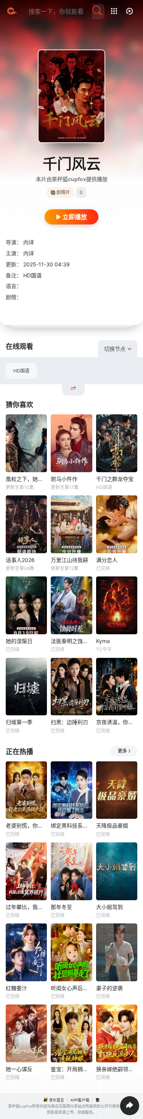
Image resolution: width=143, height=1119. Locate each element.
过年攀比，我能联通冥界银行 (26, 907)
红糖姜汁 (16, 988)
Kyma (103, 641)
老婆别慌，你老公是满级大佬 (26, 825)
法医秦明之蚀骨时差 (71, 641)
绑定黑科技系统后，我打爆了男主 (71, 825)
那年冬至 (61, 907)
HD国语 (21, 371)
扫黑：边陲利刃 (69, 722)
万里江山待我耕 (69, 560)
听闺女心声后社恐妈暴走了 (71, 988)
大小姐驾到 (109, 907)
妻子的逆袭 (109, 988)
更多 (122, 751)
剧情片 (63, 192)
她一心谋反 (19, 1069)
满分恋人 (106, 560)
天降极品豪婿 (112, 825)
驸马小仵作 (64, 479)
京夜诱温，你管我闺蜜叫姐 (116, 722)
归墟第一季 (19, 722)
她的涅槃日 (19, 641)
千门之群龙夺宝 (114, 479)
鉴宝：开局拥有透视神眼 (71, 1069)
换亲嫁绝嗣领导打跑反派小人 (116, 1069)
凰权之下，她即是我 (26, 479)
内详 (28, 242)
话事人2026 (20, 560)
